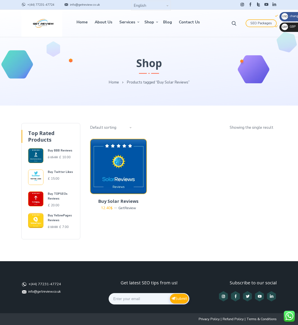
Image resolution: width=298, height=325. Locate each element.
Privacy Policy (209, 319)
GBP (289, 26)
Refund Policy (233, 319)
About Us (103, 22)
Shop (149, 22)
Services (127, 22)
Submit (181, 298)
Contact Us (189, 22)
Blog (167, 22)
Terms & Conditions (262, 319)
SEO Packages (261, 23)
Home (82, 22)
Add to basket (121, 188)
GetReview (127, 208)
